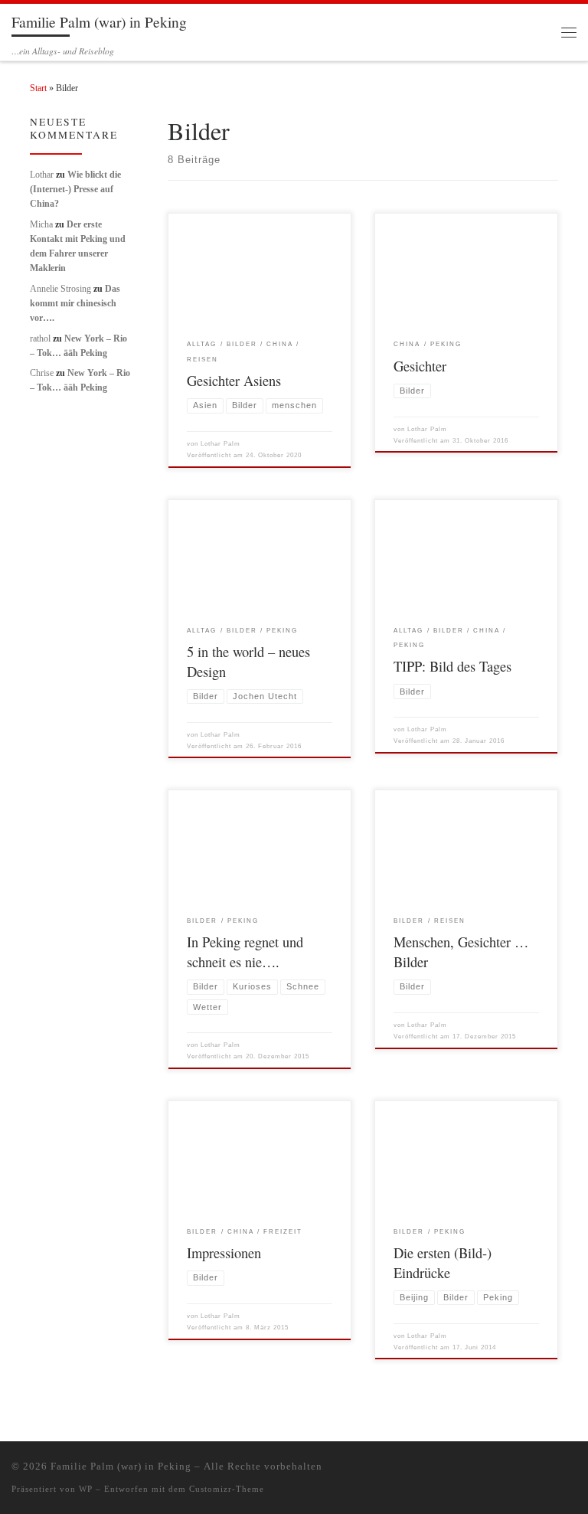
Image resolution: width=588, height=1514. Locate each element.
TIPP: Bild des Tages (452, 666)
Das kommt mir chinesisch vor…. (75, 303)
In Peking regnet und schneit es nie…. (245, 952)
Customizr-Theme (226, 1488)
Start (38, 88)
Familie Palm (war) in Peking (121, 1466)
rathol (40, 338)
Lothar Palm (220, 443)
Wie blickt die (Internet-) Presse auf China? (75, 189)
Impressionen (224, 1253)
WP (86, 1488)
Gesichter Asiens (234, 380)
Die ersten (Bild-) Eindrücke (443, 1263)
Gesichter (420, 366)
